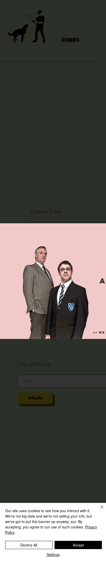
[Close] (99, 510)
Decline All (28, 545)
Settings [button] (53, 554)
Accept (78, 545)
